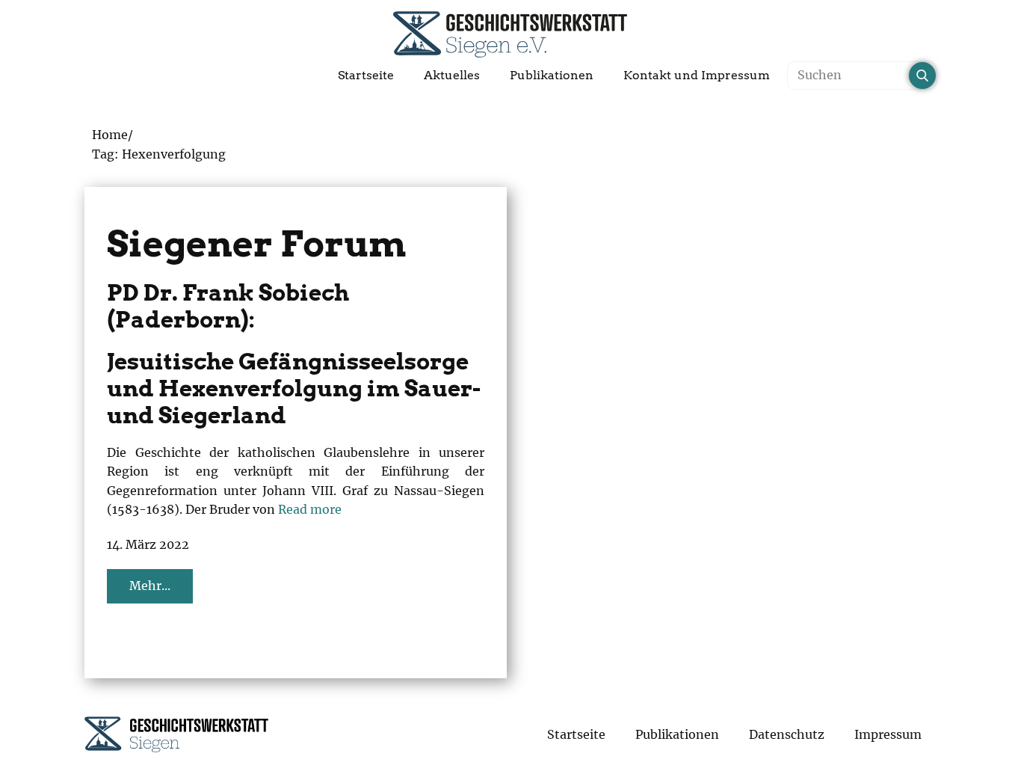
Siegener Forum (257, 243)
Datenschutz (786, 734)
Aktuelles (452, 75)
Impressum (888, 734)
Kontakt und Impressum (696, 75)
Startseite (366, 75)
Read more (310, 509)
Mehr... (149, 585)
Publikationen (551, 75)
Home (110, 134)
